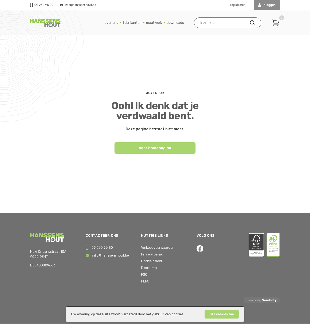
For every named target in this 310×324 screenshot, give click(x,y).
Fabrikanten (132, 23)
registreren (237, 5)
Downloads (175, 23)
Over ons (111, 23)
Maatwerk (154, 23)
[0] (275, 23)
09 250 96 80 (43, 5)
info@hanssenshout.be (80, 5)
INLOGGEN (269, 5)
